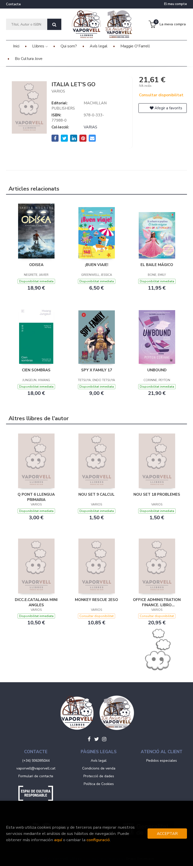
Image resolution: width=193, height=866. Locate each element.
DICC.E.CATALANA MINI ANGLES (36, 602)
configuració (98, 840)
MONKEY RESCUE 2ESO (96, 599)
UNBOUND (157, 370)
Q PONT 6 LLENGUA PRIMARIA (36, 497)
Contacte (13, 4)
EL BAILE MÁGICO (156, 264)
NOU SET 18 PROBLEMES (156, 494)
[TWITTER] (96, 739)
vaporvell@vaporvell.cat (35, 768)
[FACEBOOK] (89, 739)
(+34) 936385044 (36, 760)
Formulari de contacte (35, 776)
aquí (58, 840)
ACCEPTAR (167, 833)
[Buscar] (54, 24)
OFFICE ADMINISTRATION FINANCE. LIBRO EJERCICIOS (157, 602)
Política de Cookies (99, 784)
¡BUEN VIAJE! (96, 264)
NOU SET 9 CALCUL (96, 494)
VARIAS (90, 127)
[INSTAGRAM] (104, 739)
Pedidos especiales (161, 760)
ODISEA (36, 264)
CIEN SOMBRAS (36, 370)
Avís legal (99, 760)
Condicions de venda (98, 768)
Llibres (38, 46)
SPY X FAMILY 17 (96, 370)
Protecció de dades (98, 776)
